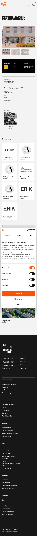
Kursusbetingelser (8, 393)
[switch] (32, 273)
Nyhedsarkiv (6, 451)
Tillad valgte (18, 299)
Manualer (5, 413)
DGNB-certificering (8, 404)
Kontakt (22, 359)
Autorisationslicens (8, 488)
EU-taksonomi (6, 428)
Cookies (16, 529)
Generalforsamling (8, 512)
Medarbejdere (6, 503)
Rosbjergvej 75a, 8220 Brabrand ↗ (9, 82)
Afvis (18, 304)
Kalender (5, 387)
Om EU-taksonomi (8, 431)
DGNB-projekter (7, 410)
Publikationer (6, 454)
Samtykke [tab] (6, 235)
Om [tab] (30, 235)
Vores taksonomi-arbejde (10, 433)
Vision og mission (7, 514)
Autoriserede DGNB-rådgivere (8, 457)
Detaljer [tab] (18, 235)
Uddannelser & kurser (9, 384)
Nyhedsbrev (24, 365)
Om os (4, 500)
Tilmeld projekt (7, 416)
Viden (4, 448)
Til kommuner (6, 468)
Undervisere (6, 390)
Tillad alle (18, 293)
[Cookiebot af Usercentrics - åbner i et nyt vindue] (26, 230)
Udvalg (4, 506)
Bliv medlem (6, 483)
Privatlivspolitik (6, 529)
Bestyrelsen (6, 509)
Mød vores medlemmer (9, 486)
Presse (22, 362)
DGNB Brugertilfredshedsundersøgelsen (11, 463)
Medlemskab (6, 480)
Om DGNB (5, 407)
